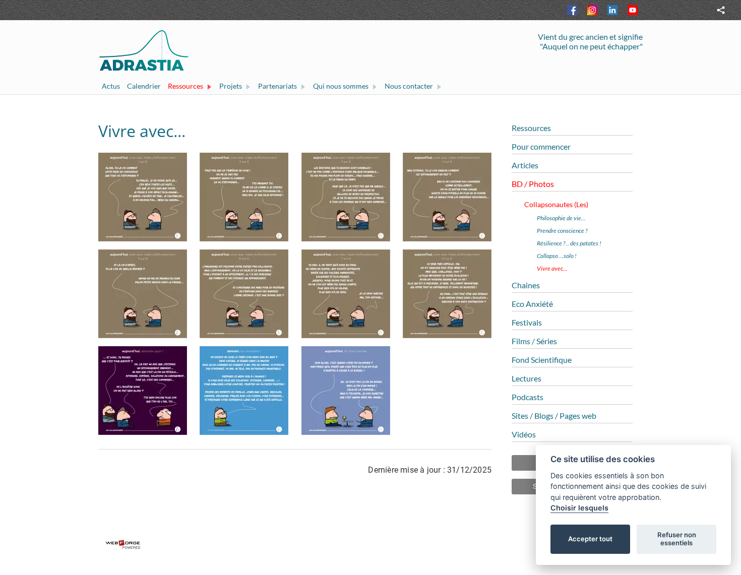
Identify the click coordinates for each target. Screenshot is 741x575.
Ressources (185, 86)
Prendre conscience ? (562, 230)
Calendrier (144, 86)
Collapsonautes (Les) (556, 204)
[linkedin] (612, 10)
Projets (230, 86)
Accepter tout (590, 539)
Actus (111, 86)
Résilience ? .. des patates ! (569, 243)
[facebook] (572, 10)
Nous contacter (409, 86)
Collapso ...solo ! (557, 255)
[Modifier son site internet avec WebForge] (370, 545)
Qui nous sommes (340, 86)
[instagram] (592, 10)
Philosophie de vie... (561, 218)
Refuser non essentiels (676, 539)
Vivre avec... (552, 268)
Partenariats (277, 86)
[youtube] (633, 10)
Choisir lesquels (579, 507)
